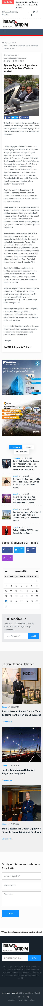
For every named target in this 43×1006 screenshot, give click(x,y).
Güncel (13, 42)
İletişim (32, 1000)
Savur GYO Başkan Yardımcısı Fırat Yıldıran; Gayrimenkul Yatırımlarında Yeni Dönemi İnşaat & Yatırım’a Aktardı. (26, 465)
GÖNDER (10, 913)
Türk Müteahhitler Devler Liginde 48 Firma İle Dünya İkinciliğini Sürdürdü (21, 830)
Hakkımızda (22, 1000)
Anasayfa (5, 42)
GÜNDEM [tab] (28, 447)
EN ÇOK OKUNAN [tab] (21, 452)
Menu (5, 32)
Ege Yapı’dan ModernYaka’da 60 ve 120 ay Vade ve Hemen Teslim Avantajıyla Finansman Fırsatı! (27, 516)
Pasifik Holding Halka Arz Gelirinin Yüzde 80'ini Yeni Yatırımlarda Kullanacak (24, 500)
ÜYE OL (35, 958)
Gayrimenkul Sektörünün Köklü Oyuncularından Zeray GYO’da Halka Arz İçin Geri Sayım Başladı (26, 483)
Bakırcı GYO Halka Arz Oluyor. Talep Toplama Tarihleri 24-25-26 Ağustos (21, 713)
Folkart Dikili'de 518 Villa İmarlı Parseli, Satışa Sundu (26, 532)
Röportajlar (17, 458)
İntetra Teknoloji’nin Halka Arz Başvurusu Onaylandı (18, 771)
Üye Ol (33, 636)
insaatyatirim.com (9, 993)
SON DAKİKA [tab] (16, 447)
